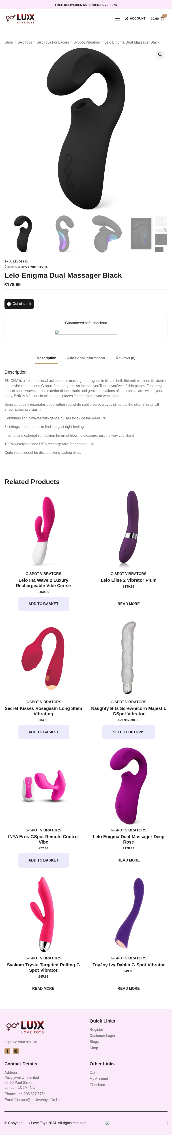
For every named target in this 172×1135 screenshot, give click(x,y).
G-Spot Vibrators (86, 42)
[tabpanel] (86, 412)
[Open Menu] (117, 18)
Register (96, 1029)
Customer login (102, 1036)
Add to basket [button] (43, 604)
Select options (128, 732)
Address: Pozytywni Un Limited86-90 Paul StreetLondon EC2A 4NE (21, 1080)
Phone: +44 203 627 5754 (25, 1094)
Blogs (94, 1042)
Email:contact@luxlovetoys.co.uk (32, 1100)
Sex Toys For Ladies (53, 42)
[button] (160, 54)
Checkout (97, 1085)
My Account (99, 1079)
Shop (8, 42)
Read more (129, 604)
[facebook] (7, 1051)
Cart (93, 1072)
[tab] (46, 358)
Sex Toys (24, 42)
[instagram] (16, 1051)
